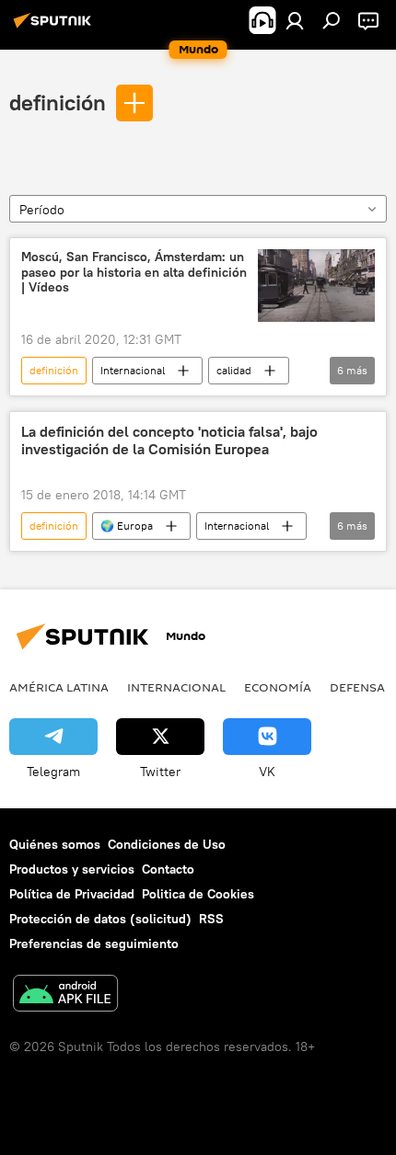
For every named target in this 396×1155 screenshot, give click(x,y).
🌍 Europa (126, 525)
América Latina (59, 687)
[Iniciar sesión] (294, 20)
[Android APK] (65, 995)
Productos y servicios (71, 869)
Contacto (168, 869)
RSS (211, 918)
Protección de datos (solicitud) (100, 918)
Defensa (357, 687)
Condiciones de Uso (167, 844)
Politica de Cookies (198, 894)
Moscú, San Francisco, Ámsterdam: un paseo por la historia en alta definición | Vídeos (134, 272)
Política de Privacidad (71, 894)
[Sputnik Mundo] (55, 27)
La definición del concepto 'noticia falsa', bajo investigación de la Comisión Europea (169, 440)
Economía (277, 687)
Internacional (132, 370)
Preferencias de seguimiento (94, 943)
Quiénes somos (54, 844)
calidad (233, 370)
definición (57, 102)
